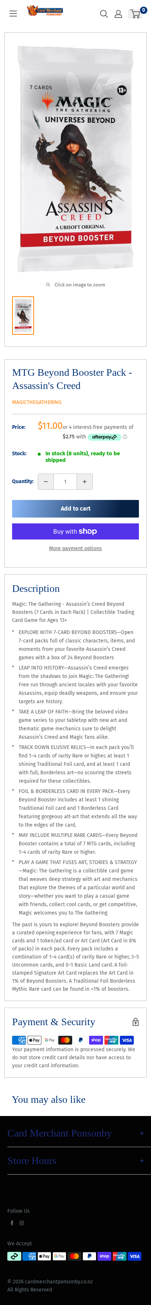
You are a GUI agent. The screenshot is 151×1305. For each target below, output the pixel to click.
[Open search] (104, 14)
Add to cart (76, 508)
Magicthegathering (37, 402)
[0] (135, 14)
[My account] (118, 14)
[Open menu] (13, 13)
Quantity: (22, 481)
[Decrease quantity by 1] (46, 481)
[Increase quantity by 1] (84, 481)
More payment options (75, 548)
